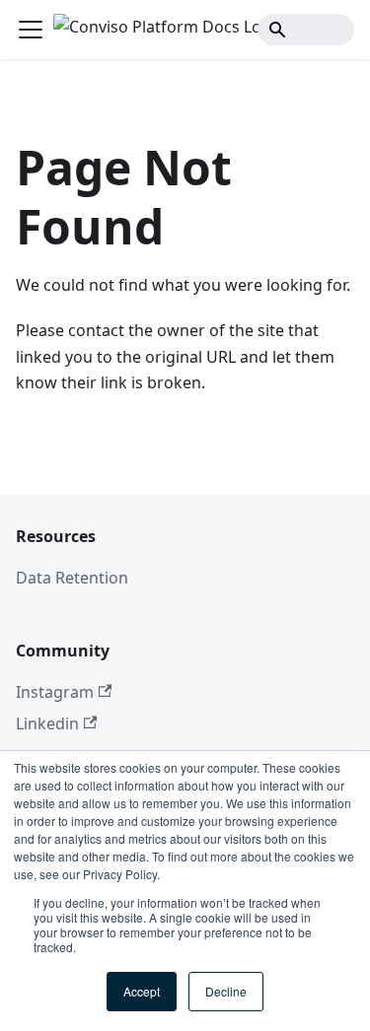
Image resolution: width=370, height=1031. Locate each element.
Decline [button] (226, 991)
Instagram (55, 692)
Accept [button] (141, 991)
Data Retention (72, 577)
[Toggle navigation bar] (30, 29)
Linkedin (47, 723)
